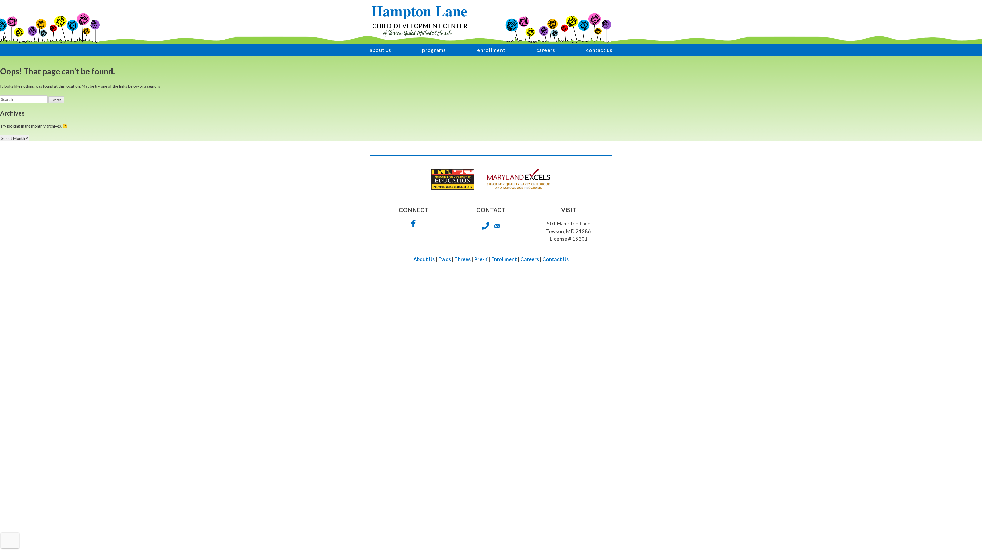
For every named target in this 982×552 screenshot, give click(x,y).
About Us (380, 50)
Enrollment (491, 50)
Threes (462, 259)
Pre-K (481, 259)
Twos (444, 259)
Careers (545, 50)
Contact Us (599, 50)
